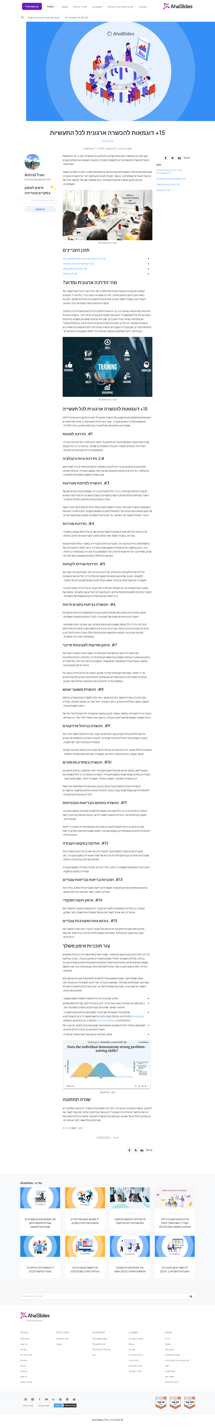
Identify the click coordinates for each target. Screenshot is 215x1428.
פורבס (66, 1128)
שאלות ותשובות (172, 1354)
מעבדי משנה (26, 1381)
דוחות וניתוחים (172, 1381)
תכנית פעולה (62, 1338)
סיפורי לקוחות (135, 1371)
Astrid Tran (34, 174)
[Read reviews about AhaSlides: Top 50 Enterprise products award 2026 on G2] (161, 1403)
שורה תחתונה (163, 190)
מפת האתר (28, 1405)
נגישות (23, 1376)
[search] (22, 17)
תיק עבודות (107, 141)
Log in (50, 6)
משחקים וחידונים (106, 1020)
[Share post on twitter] (172, 158)
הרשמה (40, 209)
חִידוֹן (167, 1338)
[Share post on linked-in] (179, 158)
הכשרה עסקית (103, 1137)
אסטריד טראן (125, 148)
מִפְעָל (64, 6)
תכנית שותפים (135, 1365)
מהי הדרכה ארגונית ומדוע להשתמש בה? (169, 171)
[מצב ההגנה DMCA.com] (65, 1405)
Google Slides (100, 1338)
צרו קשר (24, 1344)
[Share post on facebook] (165, 158)
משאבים (97, 6)
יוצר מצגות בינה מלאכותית (177, 1360)
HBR (80, 1128)
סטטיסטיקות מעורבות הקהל (43, 17)
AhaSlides (138, 1016)
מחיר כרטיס (80, 6)
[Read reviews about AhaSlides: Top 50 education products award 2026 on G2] (175, 1403)
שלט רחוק (169, 1376)
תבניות (132, 1349)
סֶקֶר (167, 1365)
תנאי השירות (26, 1354)
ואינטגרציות (99, 1332)
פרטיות (23, 1360)
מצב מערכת (44, 1405)
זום (94, 1354)
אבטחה (23, 1371)
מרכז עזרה (134, 1360)
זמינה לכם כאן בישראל (120, 6)
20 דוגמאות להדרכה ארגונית (171, 178)
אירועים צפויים (136, 1354)
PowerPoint (99, 1344)
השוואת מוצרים (136, 1338)
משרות (23, 1349)
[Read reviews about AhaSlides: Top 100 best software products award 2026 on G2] (189, 1403)
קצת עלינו (24, 1338)
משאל (168, 1344)
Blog (131, 1344)
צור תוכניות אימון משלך (167, 184)
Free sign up (32, 6)
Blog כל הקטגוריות (76, 17)
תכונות (143, 6)
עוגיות (23, 1365)
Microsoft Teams (102, 1349)
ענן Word (169, 1349)
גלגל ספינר (170, 1371)
